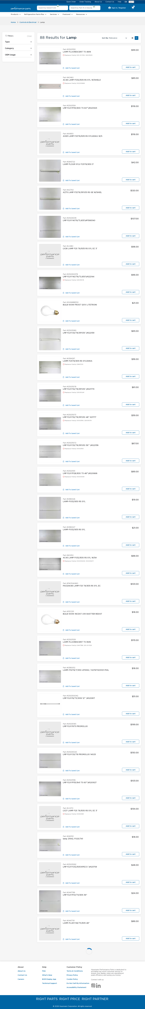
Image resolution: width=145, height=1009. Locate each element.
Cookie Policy (72, 979)
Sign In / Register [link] (119, 8)
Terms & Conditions (75, 971)
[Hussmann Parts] (21, 8)
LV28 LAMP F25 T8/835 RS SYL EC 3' (80, 248)
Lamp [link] (42, 22)
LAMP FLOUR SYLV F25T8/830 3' (78, 164)
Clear (29, 36)
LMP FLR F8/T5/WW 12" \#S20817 (79, 698)
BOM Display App (49, 979)
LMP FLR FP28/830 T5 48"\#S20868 (80, 473)
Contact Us (22, 975)
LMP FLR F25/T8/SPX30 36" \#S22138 (80, 445)
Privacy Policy (72, 975)
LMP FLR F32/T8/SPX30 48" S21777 (79, 417)
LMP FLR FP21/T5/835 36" (75, 895)
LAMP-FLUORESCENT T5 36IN (77, 642)
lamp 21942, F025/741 (73, 839)
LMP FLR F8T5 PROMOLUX (75, 726)
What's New (47, 975)
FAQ (44, 971)
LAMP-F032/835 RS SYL (74, 530)
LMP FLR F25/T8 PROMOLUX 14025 (79, 754)
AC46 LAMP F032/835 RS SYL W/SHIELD (82, 80)
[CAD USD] (131, 2)
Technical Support (49, 983)
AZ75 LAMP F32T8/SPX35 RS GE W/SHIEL (82, 192)
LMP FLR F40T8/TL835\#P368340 (79, 220)
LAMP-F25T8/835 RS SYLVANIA (77, 361)
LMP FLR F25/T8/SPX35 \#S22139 (78, 333)
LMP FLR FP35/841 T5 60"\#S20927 (80, 782)
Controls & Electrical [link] (27, 22)
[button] (132, 38)
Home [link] (13, 22)
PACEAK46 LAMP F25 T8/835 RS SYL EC (82, 586)
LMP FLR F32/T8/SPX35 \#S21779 (78, 389)
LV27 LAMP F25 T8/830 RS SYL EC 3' (80, 811)
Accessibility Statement (76, 987)
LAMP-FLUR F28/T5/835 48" (76, 923)
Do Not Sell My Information (78, 983)
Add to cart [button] (130, 67)
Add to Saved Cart (72, 68)
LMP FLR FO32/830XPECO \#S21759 (80, 867)
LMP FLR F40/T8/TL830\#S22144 (78, 277)
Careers (21, 979)
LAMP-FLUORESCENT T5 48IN (77, 52)
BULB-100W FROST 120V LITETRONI (80, 305)
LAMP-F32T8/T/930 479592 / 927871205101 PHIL (86, 670)
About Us (21, 971)
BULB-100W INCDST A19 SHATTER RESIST (82, 614)
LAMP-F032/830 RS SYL (74, 501)
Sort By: (105, 38)
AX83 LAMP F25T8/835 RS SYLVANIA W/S (82, 136)
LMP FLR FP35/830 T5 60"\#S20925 (80, 108)
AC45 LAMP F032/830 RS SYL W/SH (80, 558)
